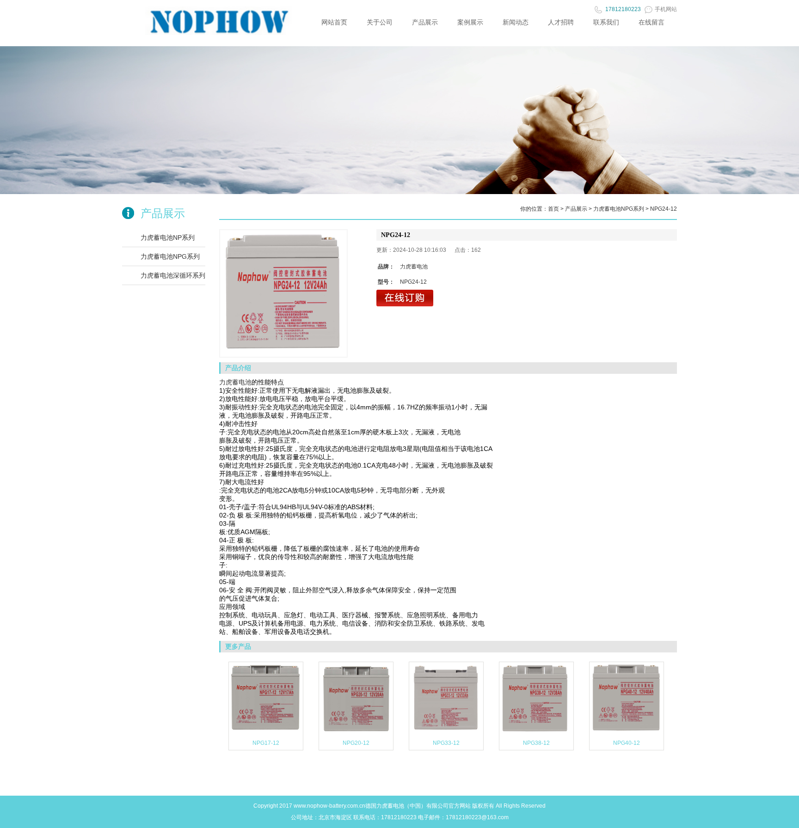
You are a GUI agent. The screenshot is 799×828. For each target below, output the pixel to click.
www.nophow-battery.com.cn (329, 806)
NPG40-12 (626, 743)
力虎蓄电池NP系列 (168, 237)
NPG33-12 (446, 743)
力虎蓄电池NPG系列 (170, 256)
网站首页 (334, 22)
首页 (553, 209)
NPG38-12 (536, 743)
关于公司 (380, 22)
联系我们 (606, 22)
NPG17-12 (265, 743)
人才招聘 (561, 22)
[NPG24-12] (283, 293)
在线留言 (651, 22)
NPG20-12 (356, 743)
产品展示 (425, 22)
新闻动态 (516, 22)
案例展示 (470, 22)
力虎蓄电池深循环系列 (173, 275)
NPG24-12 (663, 209)
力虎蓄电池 (235, 382)
